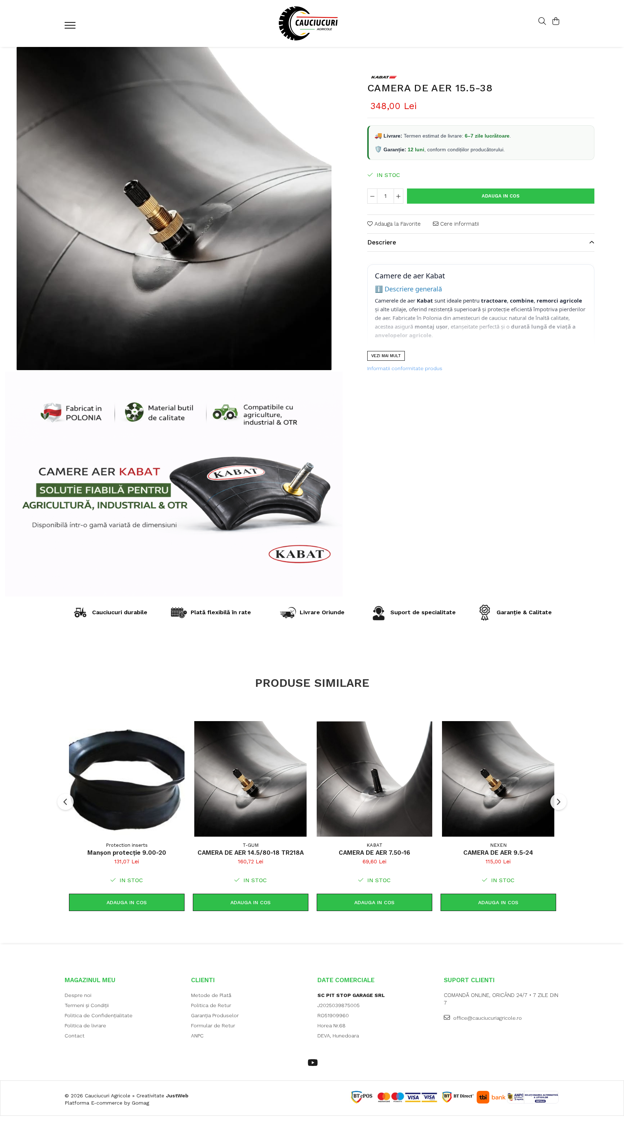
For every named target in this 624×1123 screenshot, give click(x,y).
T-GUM (251, 845)
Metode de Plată (211, 995)
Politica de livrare (85, 1025)
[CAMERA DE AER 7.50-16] (374, 779)
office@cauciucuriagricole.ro (487, 1018)
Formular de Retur (213, 1025)
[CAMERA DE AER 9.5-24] (498, 779)
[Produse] (71, 27)
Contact (74, 1036)
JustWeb (177, 1095)
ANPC (197, 1036)
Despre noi (78, 995)
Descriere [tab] (381, 242)
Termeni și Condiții (87, 1005)
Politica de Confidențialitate (99, 1015)
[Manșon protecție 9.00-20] (127, 779)
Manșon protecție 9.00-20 (126, 852)
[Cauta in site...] (542, 21)
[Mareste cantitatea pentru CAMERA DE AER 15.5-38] (399, 196)
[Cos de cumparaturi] (555, 21)
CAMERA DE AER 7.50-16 (374, 852)
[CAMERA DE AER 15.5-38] (174, 208)
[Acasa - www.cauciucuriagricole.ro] (312, 23)
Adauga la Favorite (397, 224)
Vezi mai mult (386, 356)
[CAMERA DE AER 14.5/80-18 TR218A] (250, 779)
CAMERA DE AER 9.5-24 (498, 852)
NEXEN (498, 845)
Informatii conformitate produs (404, 368)
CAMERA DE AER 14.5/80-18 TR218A (251, 852)
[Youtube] (312, 1063)
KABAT (374, 845)
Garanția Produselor (215, 1015)
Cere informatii (458, 224)
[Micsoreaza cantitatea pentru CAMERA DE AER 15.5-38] (372, 196)
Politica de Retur (211, 1005)
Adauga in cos (501, 196)
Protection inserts (127, 845)
